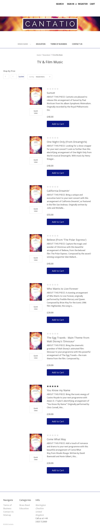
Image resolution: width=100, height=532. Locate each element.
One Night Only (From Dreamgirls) (67, 141)
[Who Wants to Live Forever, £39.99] (36, 292)
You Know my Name (58, 390)
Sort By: (31, 77)
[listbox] (44, 76)
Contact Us (77, 44)
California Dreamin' (58, 190)
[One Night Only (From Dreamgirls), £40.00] (36, 145)
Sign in (70, 3)
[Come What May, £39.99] (36, 442)
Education (40, 44)
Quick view (36, 112)
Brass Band (23, 44)
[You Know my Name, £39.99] (36, 393)
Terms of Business (58, 44)
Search (60, 3)
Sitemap (7, 515)
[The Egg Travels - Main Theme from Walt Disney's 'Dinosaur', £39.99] (36, 341)
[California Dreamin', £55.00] (36, 194)
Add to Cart (58, 123)
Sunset (51, 93)
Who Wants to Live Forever (62, 288)
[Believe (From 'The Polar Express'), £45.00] (36, 243)
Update (21, 76)
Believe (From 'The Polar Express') (66, 239)
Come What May (56, 439)
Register (83, 3)
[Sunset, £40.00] (36, 96)
